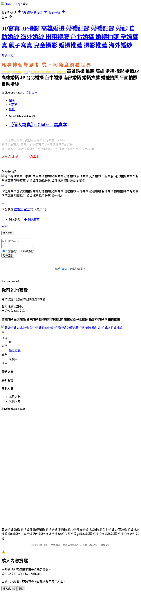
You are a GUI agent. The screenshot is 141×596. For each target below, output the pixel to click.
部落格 (13, 104)
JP (2, 184)
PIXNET (43, 545)
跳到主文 (7, 55)
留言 (27, 209)
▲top (4, 226)
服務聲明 (105, 545)
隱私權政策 (91, 545)
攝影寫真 (31, 93)
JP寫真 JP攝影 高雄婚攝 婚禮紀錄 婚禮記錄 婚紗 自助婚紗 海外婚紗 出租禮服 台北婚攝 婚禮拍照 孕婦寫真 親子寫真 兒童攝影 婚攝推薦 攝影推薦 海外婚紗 (69, 37)
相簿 (12, 100)
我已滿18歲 (9, 588)
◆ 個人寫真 (32, 219)
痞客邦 (18, 209)
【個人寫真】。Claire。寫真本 (38, 124)
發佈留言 (7, 255)
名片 (12, 109)
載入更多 (7, 233)
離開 (21, 588)
